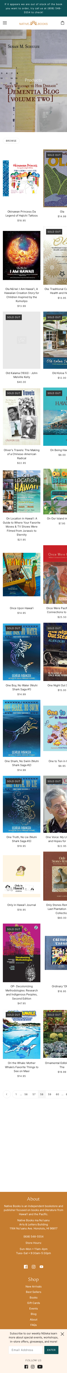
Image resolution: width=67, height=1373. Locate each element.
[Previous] (7, 1094)
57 (34, 1094)
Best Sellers (33, 1292)
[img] (26, 1266)
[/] (33, 22)
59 (49, 1094)
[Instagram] (32, 1366)
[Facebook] (26, 1366)
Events (33, 1308)
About (33, 1319)
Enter (51, 1349)
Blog (33, 1314)
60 (57, 1094)
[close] (62, 1333)
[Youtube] (39, 1366)
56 (26, 1094)
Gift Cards (33, 1303)
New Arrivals (34, 1286)
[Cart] (62, 23)
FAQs (33, 1325)
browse (11, 140)
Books (34, 1297)
